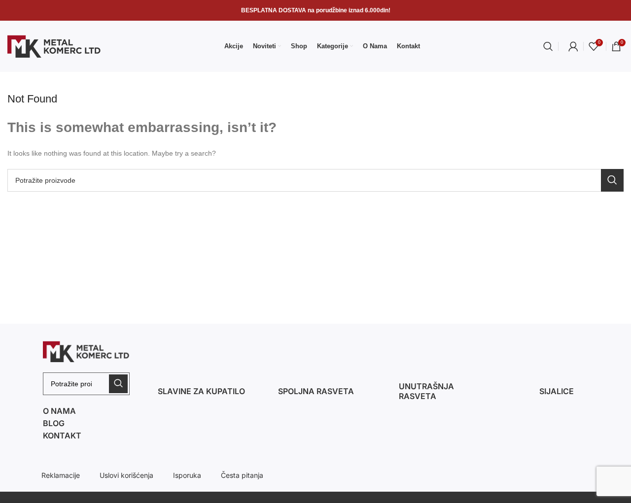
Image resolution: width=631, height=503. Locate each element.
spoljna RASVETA (316, 391)
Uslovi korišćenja (126, 475)
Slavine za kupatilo (201, 391)
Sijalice (556, 391)
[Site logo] (54, 46)
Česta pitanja (242, 475)
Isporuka (187, 475)
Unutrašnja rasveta (426, 391)
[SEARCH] (612, 180)
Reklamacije (60, 475)
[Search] (548, 46)
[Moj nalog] (573, 46)
